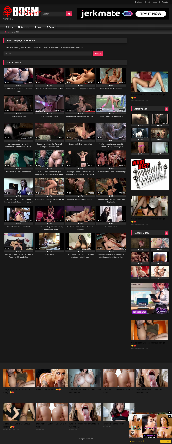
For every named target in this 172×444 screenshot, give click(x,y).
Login (155, 2)
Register (165, 2)
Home (10, 27)
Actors (51, 27)
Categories (25, 27)
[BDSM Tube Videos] (22, 12)
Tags (39, 27)
